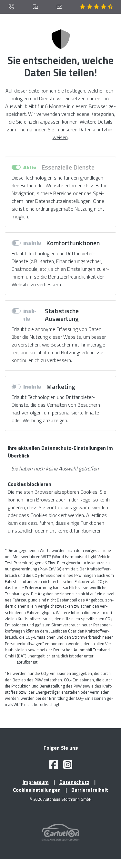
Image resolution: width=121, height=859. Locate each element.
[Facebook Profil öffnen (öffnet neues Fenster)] (53, 766)
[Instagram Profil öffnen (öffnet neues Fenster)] (67, 766)
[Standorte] (35, 7)
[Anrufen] (11, 7)
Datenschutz (74, 782)
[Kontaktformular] (59, 6)
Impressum (36, 782)
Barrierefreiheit (89, 790)
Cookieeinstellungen (37, 790)
